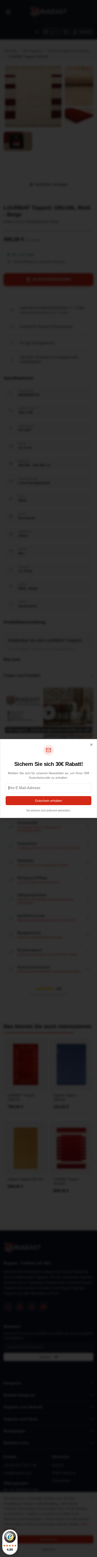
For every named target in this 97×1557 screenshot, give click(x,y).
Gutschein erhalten (48, 800)
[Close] (91, 744)
